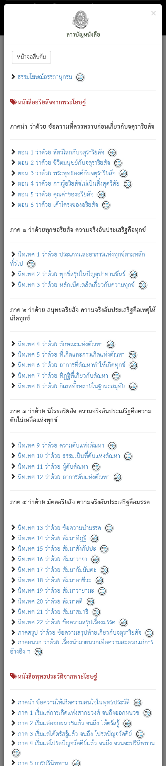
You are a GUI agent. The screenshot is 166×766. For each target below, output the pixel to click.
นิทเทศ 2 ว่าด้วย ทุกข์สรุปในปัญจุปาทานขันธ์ (71, 274)
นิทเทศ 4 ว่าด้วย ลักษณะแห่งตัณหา (60, 344)
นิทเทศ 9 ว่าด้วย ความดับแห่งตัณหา (61, 445)
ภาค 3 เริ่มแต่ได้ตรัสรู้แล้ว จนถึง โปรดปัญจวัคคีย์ (75, 733)
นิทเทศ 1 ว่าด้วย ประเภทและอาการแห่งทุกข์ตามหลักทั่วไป (77, 259)
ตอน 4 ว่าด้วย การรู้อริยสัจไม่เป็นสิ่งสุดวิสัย (69, 183)
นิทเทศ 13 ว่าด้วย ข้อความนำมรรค (59, 527)
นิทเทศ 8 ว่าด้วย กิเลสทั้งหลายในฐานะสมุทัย (71, 386)
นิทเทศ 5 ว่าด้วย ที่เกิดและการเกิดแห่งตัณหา (71, 354)
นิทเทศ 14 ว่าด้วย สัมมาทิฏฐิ (52, 538)
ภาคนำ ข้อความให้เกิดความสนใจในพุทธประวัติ (75, 702)
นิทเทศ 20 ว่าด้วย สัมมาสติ (50, 601)
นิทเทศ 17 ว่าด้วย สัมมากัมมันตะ (57, 569)
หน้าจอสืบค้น (31, 57)
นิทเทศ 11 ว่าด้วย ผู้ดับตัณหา (53, 466)
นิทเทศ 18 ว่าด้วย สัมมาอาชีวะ (54, 580)
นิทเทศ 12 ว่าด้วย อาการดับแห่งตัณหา (64, 477)
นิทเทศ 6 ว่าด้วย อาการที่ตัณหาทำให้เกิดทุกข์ (71, 365)
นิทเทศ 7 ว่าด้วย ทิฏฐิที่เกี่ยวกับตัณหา (63, 375)
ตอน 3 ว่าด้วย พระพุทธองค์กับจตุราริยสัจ (66, 173)
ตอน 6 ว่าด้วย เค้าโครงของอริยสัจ (58, 205)
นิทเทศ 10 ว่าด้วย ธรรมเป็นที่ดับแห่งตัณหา (69, 456)
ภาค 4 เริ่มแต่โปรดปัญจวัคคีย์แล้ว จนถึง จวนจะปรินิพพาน (86, 743)
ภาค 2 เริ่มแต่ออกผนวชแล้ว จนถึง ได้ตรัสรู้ (68, 723)
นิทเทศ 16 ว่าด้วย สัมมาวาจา (52, 559)
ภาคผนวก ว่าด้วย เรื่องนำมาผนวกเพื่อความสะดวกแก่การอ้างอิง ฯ (81, 647)
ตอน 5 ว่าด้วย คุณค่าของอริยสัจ (55, 194)
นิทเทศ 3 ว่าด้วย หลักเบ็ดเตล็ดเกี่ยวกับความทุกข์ (76, 284)
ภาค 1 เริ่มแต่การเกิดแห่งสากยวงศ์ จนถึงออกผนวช (78, 713)
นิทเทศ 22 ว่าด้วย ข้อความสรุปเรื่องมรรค (66, 622)
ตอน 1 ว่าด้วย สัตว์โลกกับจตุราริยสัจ (61, 152)
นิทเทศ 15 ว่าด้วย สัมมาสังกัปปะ (57, 549)
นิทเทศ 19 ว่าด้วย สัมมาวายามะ (56, 591)
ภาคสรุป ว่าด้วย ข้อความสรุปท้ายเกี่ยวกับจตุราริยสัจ (79, 633)
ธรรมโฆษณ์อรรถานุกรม (45, 77)
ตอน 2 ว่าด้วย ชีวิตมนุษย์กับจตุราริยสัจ (64, 162)
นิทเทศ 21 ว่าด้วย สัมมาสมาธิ (53, 611)
